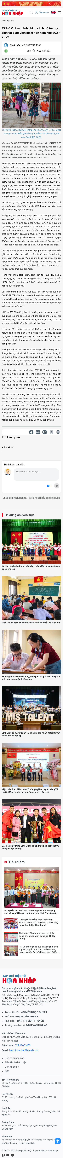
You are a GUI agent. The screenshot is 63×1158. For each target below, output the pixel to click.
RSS (7, 1071)
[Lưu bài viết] (51, 432)
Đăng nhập (44, 12)
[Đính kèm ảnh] (48, 485)
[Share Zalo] (38, 432)
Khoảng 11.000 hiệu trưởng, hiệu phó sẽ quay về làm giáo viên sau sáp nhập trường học (31, 677)
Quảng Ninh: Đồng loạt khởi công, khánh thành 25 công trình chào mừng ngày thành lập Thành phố (38, 922)
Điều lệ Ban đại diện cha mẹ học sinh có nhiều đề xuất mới (31, 622)
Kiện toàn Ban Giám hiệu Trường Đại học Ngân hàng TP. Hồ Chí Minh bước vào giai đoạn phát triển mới (30, 790)
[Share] (44, 432)
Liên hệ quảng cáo (14, 1058)
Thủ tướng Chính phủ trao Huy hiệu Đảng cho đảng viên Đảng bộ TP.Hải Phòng (37, 936)
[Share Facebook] (31, 432)
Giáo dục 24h (8, 20)
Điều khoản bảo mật (15, 1062)
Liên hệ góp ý (12, 1066)
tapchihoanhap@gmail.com (23, 1050)
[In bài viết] (58, 432)
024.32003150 (22, 1045)
